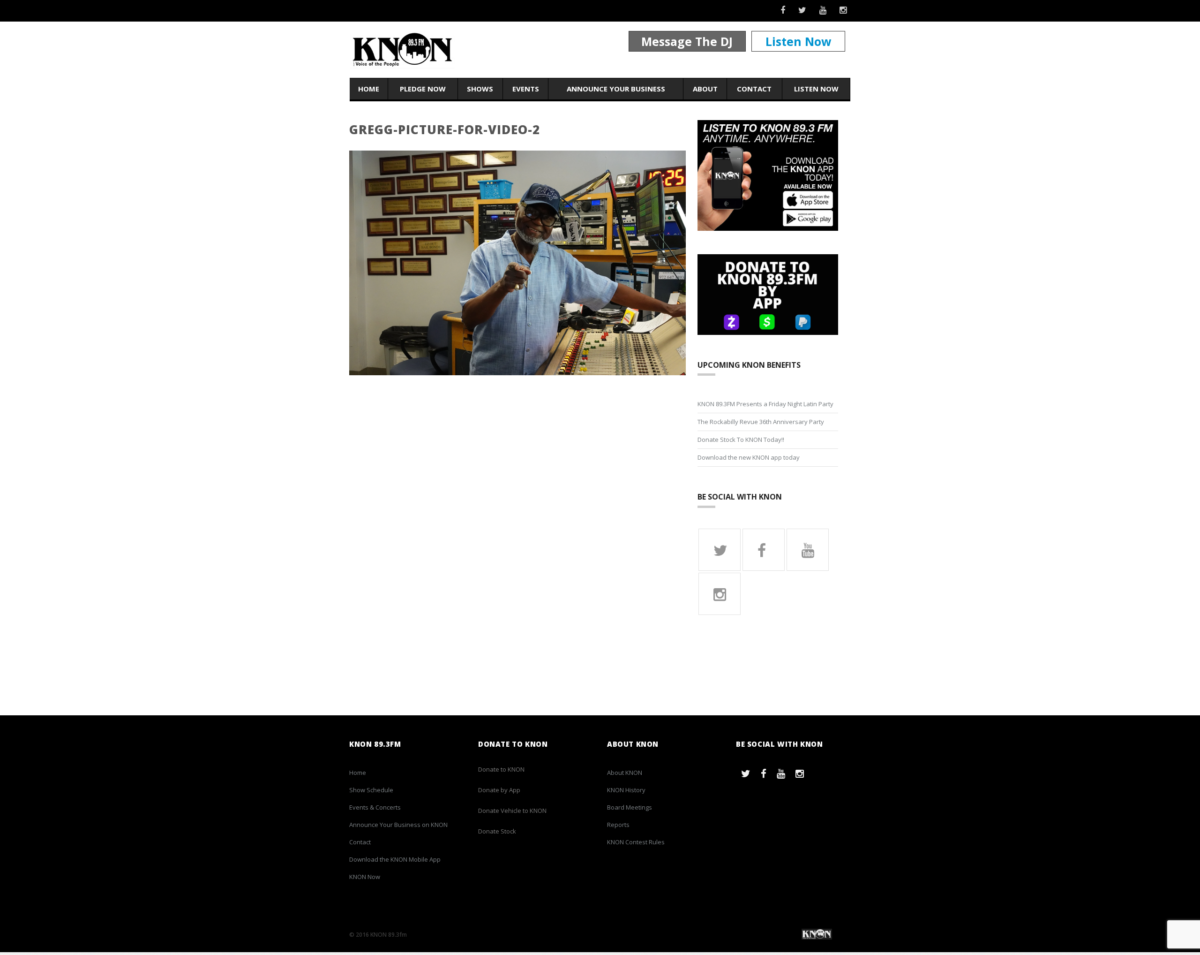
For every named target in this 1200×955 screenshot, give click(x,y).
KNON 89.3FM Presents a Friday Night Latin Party (765, 404)
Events (525, 88)
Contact (754, 88)
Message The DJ (687, 41)
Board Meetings (629, 807)
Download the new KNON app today (749, 457)
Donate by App (499, 790)
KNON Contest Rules (636, 842)
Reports (618, 824)
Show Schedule (371, 790)
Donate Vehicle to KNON (512, 810)
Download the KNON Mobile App (395, 859)
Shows (480, 88)
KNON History (626, 790)
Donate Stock (497, 831)
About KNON (624, 772)
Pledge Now (423, 88)
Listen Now (798, 41)
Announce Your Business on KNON (398, 824)
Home (368, 88)
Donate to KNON (501, 769)
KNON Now (364, 876)
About (705, 88)
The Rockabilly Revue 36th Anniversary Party (761, 421)
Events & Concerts (375, 807)
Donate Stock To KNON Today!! (741, 439)
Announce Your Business (616, 88)
